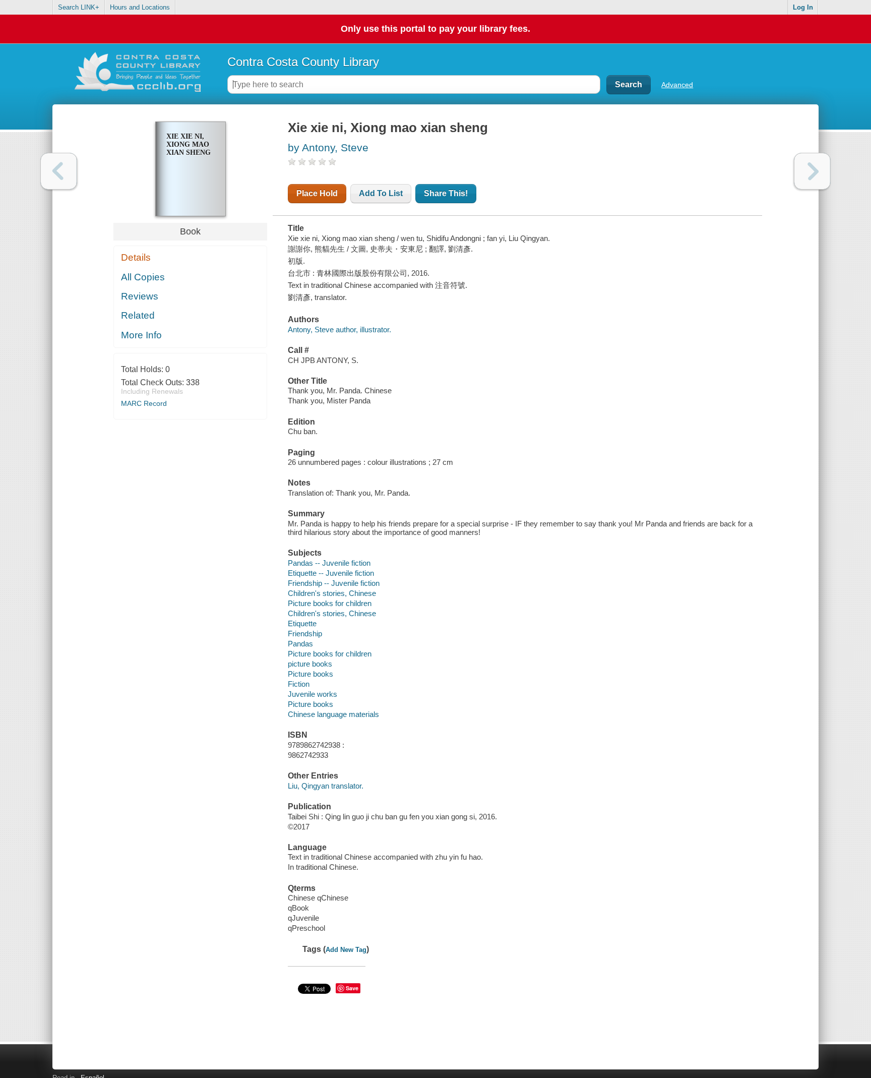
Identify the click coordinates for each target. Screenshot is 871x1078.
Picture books (310, 674)
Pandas (300, 643)
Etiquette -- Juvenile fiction (331, 573)
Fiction (298, 684)
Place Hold (317, 193)
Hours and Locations (140, 7)
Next (812, 171)
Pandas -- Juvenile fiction (329, 563)
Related (138, 315)
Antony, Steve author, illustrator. (339, 329)
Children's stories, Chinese (332, 593)
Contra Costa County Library (303, 62)
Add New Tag (346, 949)
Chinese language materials (333, 714)
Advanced (677, 85)
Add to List (381, 193)
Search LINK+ (78, 7)
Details (136, 257)
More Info (141, 335)
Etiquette (302, 623)
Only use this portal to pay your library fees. (435, 29)
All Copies (143, 277)
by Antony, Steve (328, 147)
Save (352, 988)
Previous (58, 171)
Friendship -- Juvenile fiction (334, 583)
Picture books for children (329, 603)
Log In (803, 7)
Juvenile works (312, 694)
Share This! (446, 193)
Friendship (305, 633)
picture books (310, 664)
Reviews (139, 296)
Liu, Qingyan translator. (325, 786)
